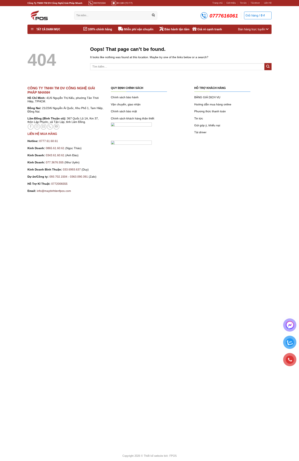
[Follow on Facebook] (31, 127)
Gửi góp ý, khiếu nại (207, 125)
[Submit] (153, 15)
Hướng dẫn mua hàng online (212, 104)
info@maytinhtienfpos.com (54, 190)
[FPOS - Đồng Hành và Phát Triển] (47, 15)
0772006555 (59, 183)
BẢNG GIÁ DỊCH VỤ (207, 97)
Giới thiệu (231, 3)
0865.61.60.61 (55, 148)
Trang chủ (217, 3)
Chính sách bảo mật (124, 111)
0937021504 (99, 3)
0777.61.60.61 (48, 141)
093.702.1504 (58, 176)
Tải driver (255, 3)
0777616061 (224, 16)
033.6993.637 (72, 169)
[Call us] (50, 127)
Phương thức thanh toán (210, 111)
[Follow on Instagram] (37, 127)
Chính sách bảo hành (125, 97)
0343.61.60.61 (55, 155)
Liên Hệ (268, 3)
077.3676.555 (55, 162)
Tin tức (243, 3)
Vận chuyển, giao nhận (126, 104)
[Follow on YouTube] (56, 127)
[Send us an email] (44, 127)
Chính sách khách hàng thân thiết (132, 118)
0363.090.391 (79, 176)
